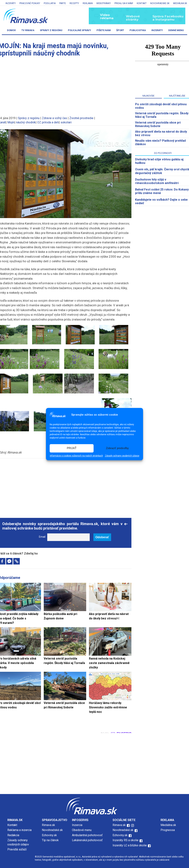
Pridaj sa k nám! (123, 3)
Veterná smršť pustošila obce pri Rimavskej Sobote (158, 124)
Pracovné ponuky (29, 3)
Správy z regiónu (51, 30)
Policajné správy (79, 30)
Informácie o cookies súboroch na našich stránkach (76, 455)
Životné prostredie (81, 118)
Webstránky (103, 3)
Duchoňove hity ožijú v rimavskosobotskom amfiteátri (157, 181)
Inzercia (77, 825)
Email (42, 536)
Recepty (74, 3)
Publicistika (138, 30)
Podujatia (50, 3)
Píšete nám (104, 30)
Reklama (88, 3)
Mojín (10, 122)
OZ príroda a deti (48, 122)
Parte (62, 3)
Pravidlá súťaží (17, 849)
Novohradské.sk (52, 830)
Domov (11, 30)
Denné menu (176, 30)
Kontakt (142, 3)
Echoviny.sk (49, 835)
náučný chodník (26, 122)
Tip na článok (50, 840)
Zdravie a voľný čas (54, 118)
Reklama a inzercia (19, 830)
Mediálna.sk (180, 3)
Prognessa (168, 830)
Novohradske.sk (159, 3)
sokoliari (66, 122)
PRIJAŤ (71, 448)
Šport (120, 30)
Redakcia (13, 835)
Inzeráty (11, 3)
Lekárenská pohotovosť (87, 840)
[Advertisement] (65, 486)
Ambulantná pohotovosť (87, 835)
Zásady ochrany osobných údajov (122, 455)
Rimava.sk (48, 825)
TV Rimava (27, 30)
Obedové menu (82, 830)
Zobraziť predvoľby (117, 448)
